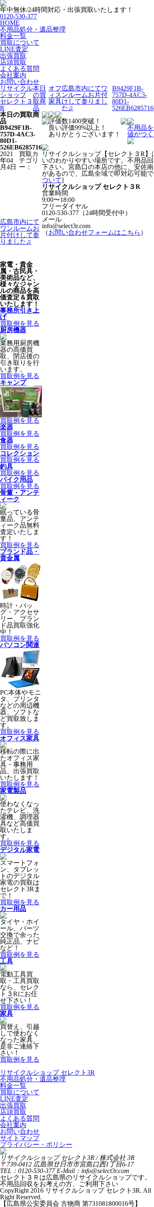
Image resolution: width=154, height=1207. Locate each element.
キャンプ (13, 382)
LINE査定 (14, 48)
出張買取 (13, 55)
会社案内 (13, 75)
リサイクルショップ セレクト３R (16, 98)
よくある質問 (19, 68)
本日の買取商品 (39, 98)
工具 (6, 961)
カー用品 (13, 908)
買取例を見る (19, 323)
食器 (6, 440)
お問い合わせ (19, 81)
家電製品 (13, 790)
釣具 (6, 466)
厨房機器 (13, 329)
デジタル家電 (19, 849)
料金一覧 (13, 35)
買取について (19, 42)
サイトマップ (19, 1138)
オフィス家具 (19, 738)
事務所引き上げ (19, 313)
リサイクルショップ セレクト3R (47, 1072)
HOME (10, 22)
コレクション (19, 453)
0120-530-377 (18, 16)
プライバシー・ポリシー (36, 1144)
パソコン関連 (19, 644)
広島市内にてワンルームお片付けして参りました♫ (85, 98)
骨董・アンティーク (19, 496)
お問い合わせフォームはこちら (94, 232)
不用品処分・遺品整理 (33, 29)
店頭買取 (13, 62)
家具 (6, 1013)
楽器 (6, 426)
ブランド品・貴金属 (19, 555)
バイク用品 (16, 479)
